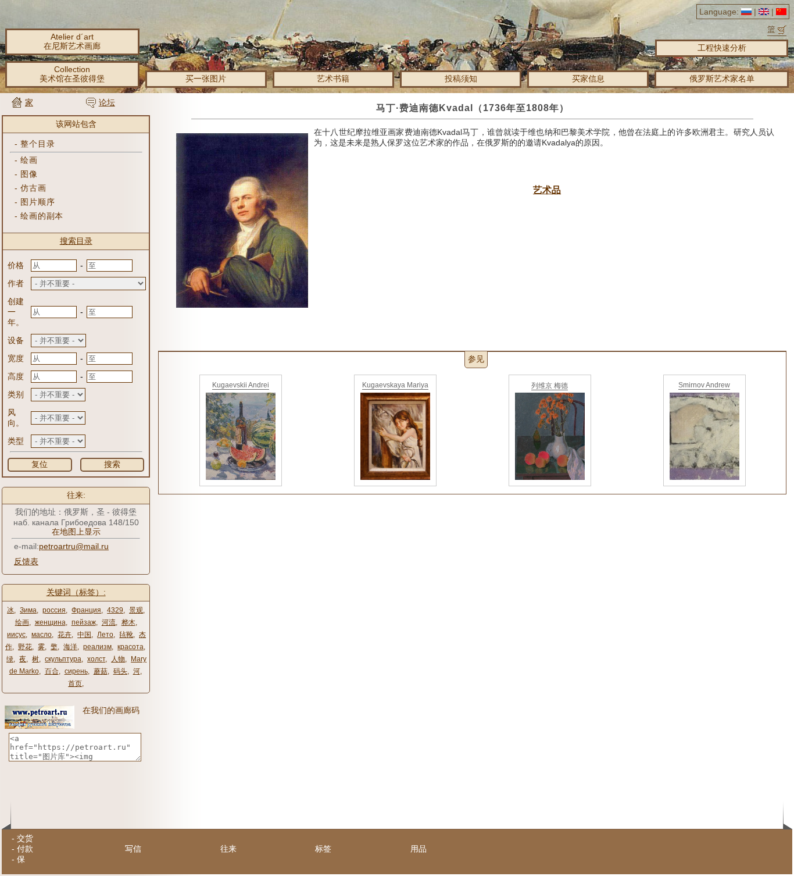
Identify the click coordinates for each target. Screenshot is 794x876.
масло (41, 635)
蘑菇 (101, 671)
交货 (25, 838)
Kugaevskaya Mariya (395, 385)
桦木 (128, 622)
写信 (133, 848)
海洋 (70, 647)
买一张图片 (205, 78)
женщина (50, 622)
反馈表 (26, 561)
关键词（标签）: (76, 592)
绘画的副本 (41, 215)
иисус (16, 635)
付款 (25, 848)
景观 (136, 610)
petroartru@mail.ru (74, 546)
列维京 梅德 (549, 386)
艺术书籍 (333, 78)
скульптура (63, 659)
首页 (75, 683)
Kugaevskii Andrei (240, 385)
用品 (418, 848)
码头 (120, 671)
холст (96, 659)
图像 (28, 174)
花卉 (64, 635)
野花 (25, 647)
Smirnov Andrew (704, 385)
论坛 (107, 102)
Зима (28, 610)
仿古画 (33, 188)
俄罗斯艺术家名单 (721, 78)
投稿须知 (461, 78)
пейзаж (83, 622)
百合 (52, 671)
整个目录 (37, 143)
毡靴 (126, 635)
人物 (118, 659)
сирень (76, 671)
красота (130, 647)
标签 (323, 848)
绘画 (28, 160)
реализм (97, 647)
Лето (105, 635)
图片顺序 (37, 201)
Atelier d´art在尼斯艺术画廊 (72, 41)
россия (54, 610)
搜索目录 (76, 240)
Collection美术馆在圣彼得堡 (72, 74)
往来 (228, 848)
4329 (115, 610)
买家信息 (588, 78)
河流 (109, 622)
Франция (86, 610)
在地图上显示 (76, 531)
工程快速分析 (722, 47)
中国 (84, 635)
